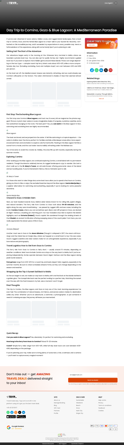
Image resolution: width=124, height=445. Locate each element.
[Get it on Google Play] (21, 416)
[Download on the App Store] (11, 416)
